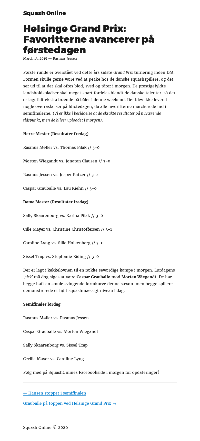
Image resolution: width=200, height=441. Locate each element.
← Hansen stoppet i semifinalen (54, 393)
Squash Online (44, 13)
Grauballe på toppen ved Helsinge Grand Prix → (69, 403)
